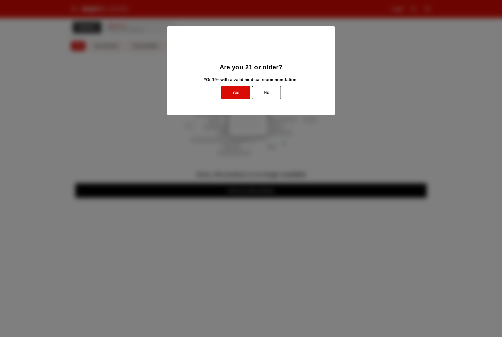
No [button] (266, 92)
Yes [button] (235, 92)
